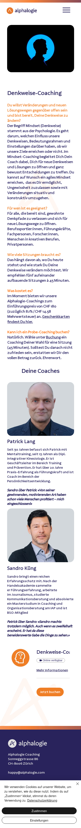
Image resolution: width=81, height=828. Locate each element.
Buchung (53, 337)
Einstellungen (39, 820)
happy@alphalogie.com (26, 772)
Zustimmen (39, 811)
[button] (50, 692)
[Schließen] (75, 786)
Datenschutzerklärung (42, 800)
